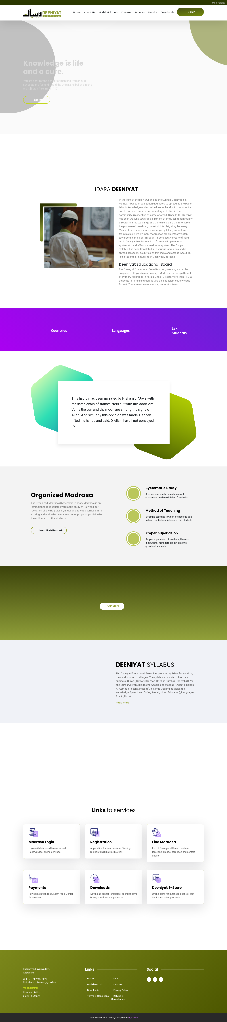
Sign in (191, 11)
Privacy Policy (121, 990)
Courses (126, 12)
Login (116, 978)
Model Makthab (108, 12)
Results (152, 12)
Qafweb (133, 1017)
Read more (122, 702)
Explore (39, 100)
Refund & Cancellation (118, 997)
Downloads (167, 12)
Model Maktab (94, 984)
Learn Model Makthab (50, 530)
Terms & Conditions (98, 995)
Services (140, 12)
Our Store (113, 606)
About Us (89, 12)
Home (76, 12)
